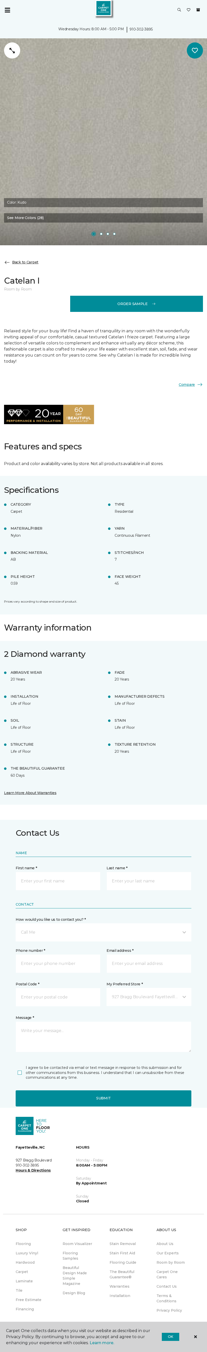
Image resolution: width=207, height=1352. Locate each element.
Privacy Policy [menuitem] (169, 1310)
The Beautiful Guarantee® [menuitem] (122, 1274)
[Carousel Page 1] (93, 234)
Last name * (117, 868)
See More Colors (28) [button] (25, 217)
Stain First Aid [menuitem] (122, 1253)
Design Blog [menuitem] (74, 1293)
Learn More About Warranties (30, 793)
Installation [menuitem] (120, 1295)
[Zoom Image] (12, 50)
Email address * (120, 950)
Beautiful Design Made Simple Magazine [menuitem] (75, 1275)
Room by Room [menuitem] (171, 1262)
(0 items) (198, 10)
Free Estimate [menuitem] (28, 1299)
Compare (187, 384)
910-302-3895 (141, 29)
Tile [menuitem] (19, 1290)
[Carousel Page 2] (101, 234)
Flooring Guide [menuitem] (123, 1262)
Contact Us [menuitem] (167, 1286)
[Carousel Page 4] (114, 234)
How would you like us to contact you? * (51, 919)
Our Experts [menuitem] (168, 1253)
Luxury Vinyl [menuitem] (27, 1253)
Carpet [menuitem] (22, 1271)
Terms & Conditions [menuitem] (166, 1298)
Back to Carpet (25, 262)
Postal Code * (27, 984)
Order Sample (132, 304)
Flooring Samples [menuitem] (70, 1256)
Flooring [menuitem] (23, 1243)
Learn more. (102, 1342)
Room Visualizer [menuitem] (77, 1243)
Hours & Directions (33, 1170)
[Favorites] (188, 10)
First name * (26, 868)
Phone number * (30, 950)
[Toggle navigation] (7, 10)
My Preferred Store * (125, 984)
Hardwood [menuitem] (25, 1262)
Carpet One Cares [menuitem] (167, 1274)
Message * (25, 1017)
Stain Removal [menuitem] (123, 1243)
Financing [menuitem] (25, 1309)
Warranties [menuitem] (120, 1286)
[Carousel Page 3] (108, 234)
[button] (179, 10)
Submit (103, 1098)
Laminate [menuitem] (24, 1281)
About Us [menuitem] (165, 1243)
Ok (170, 1336)
